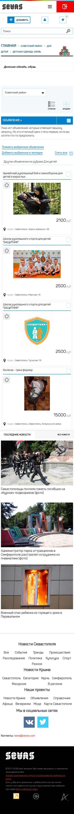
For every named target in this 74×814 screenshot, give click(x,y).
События (21, 652)
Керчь (45, 678)
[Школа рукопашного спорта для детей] (37, 264)
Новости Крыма (14, 698)
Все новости (63, 435)
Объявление (11, 120)
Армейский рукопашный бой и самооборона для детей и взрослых (33, 175)
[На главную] (11, 6)
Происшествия (59, 652)
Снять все (61, 153)
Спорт (67, 658)
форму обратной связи (27, 789)
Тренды (38, 652)
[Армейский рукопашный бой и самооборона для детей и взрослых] (37, 199)
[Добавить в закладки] (7, 185)
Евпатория (31, 678)
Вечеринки (23, 704)
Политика (35, 658)
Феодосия (19, 684)
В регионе (55, 684)
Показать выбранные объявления (23, 147)
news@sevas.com (24, 736)
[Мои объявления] (44, 20)
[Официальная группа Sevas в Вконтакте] (29, 722)
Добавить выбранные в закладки (22, 153)
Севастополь (11, 678)
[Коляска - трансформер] (37, 393)
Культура (52, 658)
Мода (37, 704)
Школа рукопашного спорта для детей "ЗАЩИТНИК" (27, 241)
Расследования (14, 658)
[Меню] (28, 6)
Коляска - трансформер (18, 370)
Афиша (7, 704)
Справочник (62, 698)
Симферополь (62, 678)
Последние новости (17, 435)
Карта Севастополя (58, 704)
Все (6, 652)
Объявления (39, 698)
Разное (37, 664)
